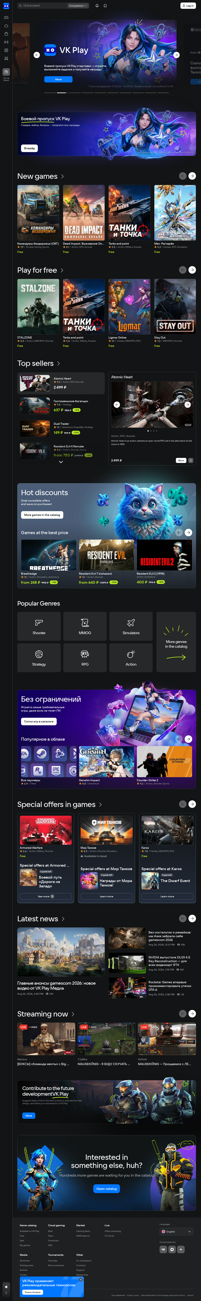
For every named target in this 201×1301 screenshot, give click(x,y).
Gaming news (26, 1265)
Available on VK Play (29, 1231)
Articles (23, 1270)
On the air (109, 1235)
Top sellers (35, 363)
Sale (22, 1240)
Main (50, 1231)
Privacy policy (133, 1295)
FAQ (50, 1245)
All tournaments (56, 1265)
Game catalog (28, 1225)
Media (23, 1254)
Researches (82, 1274)
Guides (23, 1274)
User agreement (118, 1295)
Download (53, 1240)
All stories (25, 1260)
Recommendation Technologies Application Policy (163, 1295)
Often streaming (113, 1231)
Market (80, 1225)
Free (22, 1235)
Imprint (190, 1295)
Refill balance (83, 1235)
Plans (50, 1235)
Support (80, 1270)
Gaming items (83, 1231)
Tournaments (55, 1254)
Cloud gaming (56, 1225)
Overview (52, 1260)
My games (25, 1245)
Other (79, 1254)
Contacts (81, 1265)
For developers (84, 1260)
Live (107, 1225)
